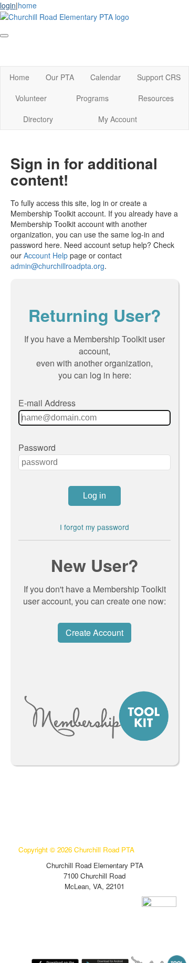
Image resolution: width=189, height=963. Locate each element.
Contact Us (36, 818)
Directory (38, 119)
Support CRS (159, 77)
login (8, 5)
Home (19, 77)
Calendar (105, 77)
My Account (117, 119)
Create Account (94, 632)
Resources (156, 98)
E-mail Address (47, 403)
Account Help (46, 255)
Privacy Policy (40, 802)
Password (37, 447)
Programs (92, 98)
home (27, 5)
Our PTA (60, 77)
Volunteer (31, 98)
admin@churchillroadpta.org (57, 266)
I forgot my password (94, 527)
